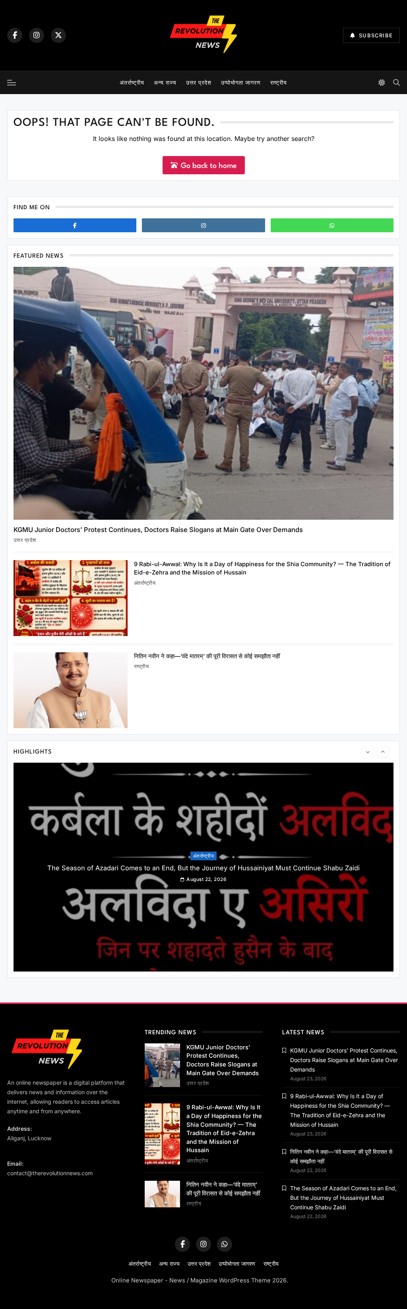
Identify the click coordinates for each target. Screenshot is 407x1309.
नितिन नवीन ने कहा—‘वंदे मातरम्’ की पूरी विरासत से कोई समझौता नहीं (207, 656)
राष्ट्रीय (278, 82)
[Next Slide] (383, 752)
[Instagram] (36, 35)
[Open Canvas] (11, 82)
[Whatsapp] (332, 225)
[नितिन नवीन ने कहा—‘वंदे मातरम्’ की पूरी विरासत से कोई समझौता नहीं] (71, 690)
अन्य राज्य (165, 82)
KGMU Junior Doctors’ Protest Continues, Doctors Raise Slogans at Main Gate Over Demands (158, 530)
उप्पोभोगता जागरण (241, 82)
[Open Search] (396, 82)
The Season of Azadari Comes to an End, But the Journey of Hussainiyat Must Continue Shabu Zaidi (203, 868)
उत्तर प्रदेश (198, 82)
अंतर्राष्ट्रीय (132, 82)
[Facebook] (14, 35)
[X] (58, 35)
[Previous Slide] (368, 752)
